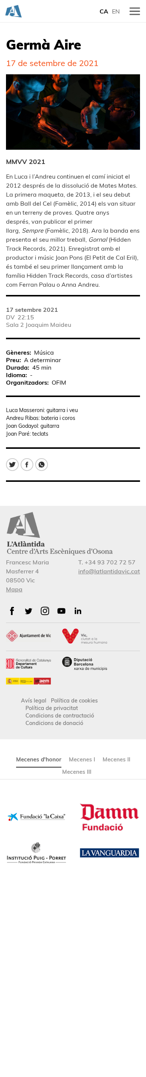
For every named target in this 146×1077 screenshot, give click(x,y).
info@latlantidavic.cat (109, 571)
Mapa (14, 589)
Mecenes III (76, 771)
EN (116, 11)
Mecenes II (116, 759)
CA (104, 11)
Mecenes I (82, 759)
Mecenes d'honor (38, 759)
